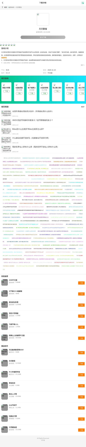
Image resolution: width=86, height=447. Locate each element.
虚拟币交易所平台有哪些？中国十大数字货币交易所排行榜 (28, 182)
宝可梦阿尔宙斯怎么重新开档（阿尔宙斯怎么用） (38, 168)
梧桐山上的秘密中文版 (17, 335)
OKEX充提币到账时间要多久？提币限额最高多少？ (32, 120)
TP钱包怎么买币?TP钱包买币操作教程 (65, 192)
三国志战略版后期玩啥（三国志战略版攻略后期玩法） (65, 161)
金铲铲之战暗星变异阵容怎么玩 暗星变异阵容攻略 (20, 248)
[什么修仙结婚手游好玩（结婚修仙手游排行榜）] (6, 140)
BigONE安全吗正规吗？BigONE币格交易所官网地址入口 (36, 217)
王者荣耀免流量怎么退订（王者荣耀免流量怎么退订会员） (60, 179)
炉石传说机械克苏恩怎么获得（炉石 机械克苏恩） (63, 158)
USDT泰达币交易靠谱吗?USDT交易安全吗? (64, 262)
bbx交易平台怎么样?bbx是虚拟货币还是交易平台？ (53, 227)
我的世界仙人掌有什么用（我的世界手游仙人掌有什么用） (35, 147)
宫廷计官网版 (13, 313)
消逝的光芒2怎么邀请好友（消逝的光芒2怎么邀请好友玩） (58, 203)
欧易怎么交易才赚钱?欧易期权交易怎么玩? (21, 238)
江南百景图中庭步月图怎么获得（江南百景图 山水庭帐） (19, 189)
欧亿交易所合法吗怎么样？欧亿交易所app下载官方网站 (62, 196)
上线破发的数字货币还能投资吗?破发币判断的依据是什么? (30, 210)
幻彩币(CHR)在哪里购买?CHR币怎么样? (34, 252)
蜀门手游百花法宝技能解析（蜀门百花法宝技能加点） (28, 227)
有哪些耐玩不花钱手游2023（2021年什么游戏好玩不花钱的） (36, 158)
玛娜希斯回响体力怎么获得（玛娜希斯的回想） (65, 248)
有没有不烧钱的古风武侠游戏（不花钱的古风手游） (31, 203)
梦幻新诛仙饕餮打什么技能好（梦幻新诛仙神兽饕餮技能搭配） (60, 255)
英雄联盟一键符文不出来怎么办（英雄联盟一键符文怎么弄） (17, 262)
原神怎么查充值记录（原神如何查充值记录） (34, 255)
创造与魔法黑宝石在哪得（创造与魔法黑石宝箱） (18, 241)
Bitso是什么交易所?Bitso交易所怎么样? (28, 129)
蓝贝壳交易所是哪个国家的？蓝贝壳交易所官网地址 (47, 266)
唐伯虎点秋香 (13, 302)
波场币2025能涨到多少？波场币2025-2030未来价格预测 (25, 186)
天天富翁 (18, 7)
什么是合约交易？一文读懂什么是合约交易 (26, 231)
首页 (5, 7)
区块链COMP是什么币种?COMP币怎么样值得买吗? (62, 217)
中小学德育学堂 (14, 372)
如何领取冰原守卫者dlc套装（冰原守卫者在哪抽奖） (69, 259)
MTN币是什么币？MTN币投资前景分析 (61, 220)
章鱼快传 (12, 383)
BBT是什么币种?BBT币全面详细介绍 (12, 158)
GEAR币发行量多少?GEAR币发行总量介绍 (43, 248)
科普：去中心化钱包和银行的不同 (27, 192)
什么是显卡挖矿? (68, 189)
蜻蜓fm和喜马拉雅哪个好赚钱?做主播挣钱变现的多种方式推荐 (49, 189)
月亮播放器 (13, 427)
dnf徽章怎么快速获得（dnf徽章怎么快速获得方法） (35, 165)
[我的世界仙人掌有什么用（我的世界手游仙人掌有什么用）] (6, 149)
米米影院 (12, 361)
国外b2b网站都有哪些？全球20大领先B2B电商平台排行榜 (62, 165)
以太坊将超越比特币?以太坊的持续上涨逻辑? (19, 179)
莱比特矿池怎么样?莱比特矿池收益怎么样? (28, 224)
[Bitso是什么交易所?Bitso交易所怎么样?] (6, 131)
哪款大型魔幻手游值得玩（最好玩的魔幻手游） (32, 199)
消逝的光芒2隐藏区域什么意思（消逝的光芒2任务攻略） (58, 210)
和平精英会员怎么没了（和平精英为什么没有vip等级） (36, 196)
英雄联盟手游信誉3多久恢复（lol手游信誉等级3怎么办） (44, 241)
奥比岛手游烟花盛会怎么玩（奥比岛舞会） (49, 186)
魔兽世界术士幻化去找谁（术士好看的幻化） (57, 206)
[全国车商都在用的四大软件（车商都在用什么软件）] (6, 113)
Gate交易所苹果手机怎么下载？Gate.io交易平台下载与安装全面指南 (35, 161)
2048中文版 (13, 280)
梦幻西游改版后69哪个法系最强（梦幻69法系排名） (52, 224)
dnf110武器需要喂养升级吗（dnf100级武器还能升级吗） (61, 172)
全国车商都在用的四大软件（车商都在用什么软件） (33, 111)
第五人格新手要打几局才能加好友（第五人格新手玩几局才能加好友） (53, 231)
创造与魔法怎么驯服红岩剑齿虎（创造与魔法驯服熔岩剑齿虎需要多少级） (44, 175)
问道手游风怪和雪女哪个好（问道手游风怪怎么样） (55, 182)
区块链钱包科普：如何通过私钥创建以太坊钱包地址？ (55, 245)
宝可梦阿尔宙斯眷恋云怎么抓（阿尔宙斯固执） (44, 238)
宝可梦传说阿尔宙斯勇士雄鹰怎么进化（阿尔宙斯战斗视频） (27, 245)
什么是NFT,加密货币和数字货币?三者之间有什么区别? (35, 213)
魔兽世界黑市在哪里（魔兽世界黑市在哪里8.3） (62, 168)
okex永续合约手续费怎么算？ (38, 179)
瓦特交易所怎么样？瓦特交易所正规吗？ (46, 192)
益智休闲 (11, 7)
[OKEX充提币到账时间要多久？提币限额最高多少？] (6, 122)
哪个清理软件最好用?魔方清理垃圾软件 (25, 266)
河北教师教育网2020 (16, 350)
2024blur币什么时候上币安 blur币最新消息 (42, 262)
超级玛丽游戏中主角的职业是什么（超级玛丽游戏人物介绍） (63, 213)
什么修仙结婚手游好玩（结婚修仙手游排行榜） (31, 138)
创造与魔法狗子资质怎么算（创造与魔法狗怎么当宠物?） (31, 206)
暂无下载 (43, 37)
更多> (83, 107)
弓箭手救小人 (13, 324)
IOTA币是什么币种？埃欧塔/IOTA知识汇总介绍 (26, 234)
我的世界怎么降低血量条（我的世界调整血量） (36, 172)
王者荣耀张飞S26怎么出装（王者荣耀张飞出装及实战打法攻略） (40, 259)
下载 (6, 91)
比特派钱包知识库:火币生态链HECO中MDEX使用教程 (58, 252)
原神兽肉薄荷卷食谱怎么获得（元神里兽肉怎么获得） (57, 199)
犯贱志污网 (13, 416)
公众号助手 (13, 405)
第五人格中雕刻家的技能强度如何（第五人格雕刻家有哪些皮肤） (35, 220)
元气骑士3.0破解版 (15, 291)
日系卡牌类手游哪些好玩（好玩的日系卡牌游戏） (50, 234)
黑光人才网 (13, 394)
